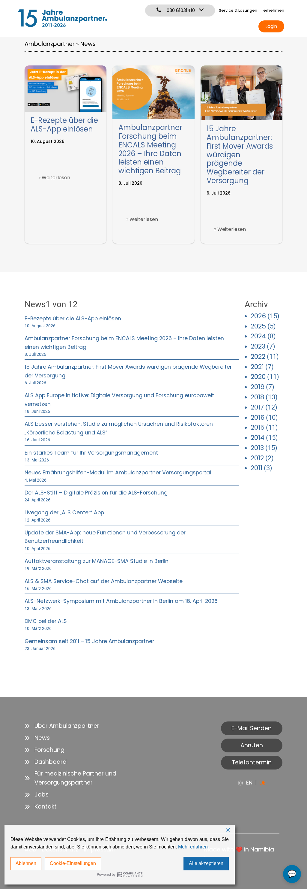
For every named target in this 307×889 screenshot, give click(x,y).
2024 (258, 336)
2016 (257, 417)
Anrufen (251, 745)
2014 (257, 437)
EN (249, 782)
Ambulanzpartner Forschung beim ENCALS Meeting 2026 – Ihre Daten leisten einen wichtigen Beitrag (150, 149)
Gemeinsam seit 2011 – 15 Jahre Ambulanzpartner (89, 641)
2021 (257, 366)
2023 (258, 346)
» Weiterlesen (54, 177)
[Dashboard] (46, 762)
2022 (258, 356)
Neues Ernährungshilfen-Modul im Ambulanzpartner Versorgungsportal (118, 472)
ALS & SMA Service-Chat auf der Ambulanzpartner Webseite (104, 581)
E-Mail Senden (251, 728)
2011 (256, 468)
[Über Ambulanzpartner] (62, 725)
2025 (258, 326)
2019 (257, 387)
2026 (258, 316)
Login (271, 26)
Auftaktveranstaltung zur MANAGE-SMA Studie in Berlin (96, 561)
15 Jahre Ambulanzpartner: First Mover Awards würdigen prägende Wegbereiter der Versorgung (240, 155)
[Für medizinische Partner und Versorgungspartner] (86, 778)
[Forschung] (44, 749)
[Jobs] (37, 794)
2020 (258, 376)
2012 (257, 458)
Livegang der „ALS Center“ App (64, 512)
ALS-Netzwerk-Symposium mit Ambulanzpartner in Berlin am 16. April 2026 (121, 601)
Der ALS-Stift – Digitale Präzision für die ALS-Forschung (96, 492)
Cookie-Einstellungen (73, 863)
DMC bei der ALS (46, 621)
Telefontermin (252, 762)
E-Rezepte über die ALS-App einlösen (64, 124)
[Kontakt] (41, 806)
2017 (257, 407)
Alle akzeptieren (206, 863)
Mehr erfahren (193, 846)
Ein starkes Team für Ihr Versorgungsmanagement (91, 452)
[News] (37, 737)
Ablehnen (26, 863)
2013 (257, 447)
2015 (257, 427)
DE (262, 782)
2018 (257, 397)
